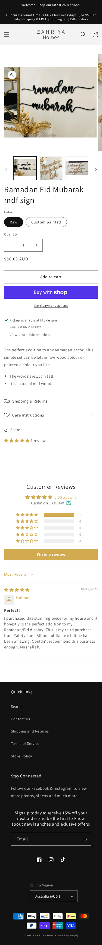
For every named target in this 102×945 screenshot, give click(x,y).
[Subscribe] (85, 839)
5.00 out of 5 (65, 497)
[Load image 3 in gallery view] (76, 168)
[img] (17, 589)
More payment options (51, 305)
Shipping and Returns (30, 731)
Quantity (11, 234)
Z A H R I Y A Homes (43, 935)
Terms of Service (25, 743)
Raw (13, 222)
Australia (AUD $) (48, 896)
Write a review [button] (51, 554)
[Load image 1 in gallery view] (24, 168)
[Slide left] (6, 169)
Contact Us (20, 718)
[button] (7, 34)
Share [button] (15, 429)
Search (17, 706)
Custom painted (46, 222)
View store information (30, 334)
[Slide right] (96, 169)
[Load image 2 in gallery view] (50, 168)
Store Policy (21, 756)
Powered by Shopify (66, 935)
